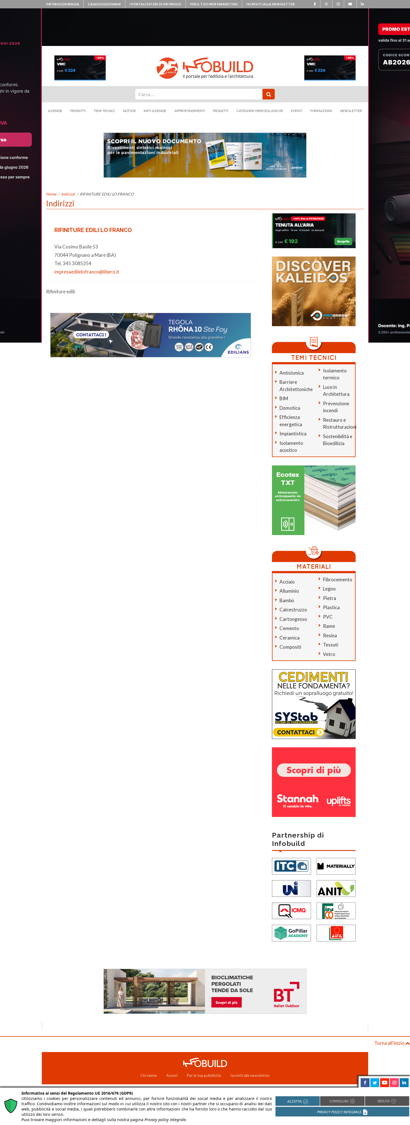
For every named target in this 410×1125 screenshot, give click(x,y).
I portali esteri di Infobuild (155, 4)
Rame (329, 626)
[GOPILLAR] (291, 933)
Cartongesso (293, 619)
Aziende (55, 111)
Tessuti (330, 645)
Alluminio (289, 591)
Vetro (329, 654)
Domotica (289, 408)
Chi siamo (148, 1075)
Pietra (329, 598)
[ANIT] (336, 888)
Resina (330, 635)
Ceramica (289, 638)
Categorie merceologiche (260, 111)
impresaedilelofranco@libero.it (86, 272)
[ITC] (291, 866)
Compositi (290, 647)
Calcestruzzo (293, 609)
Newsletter (351, 111)
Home (51, 194)
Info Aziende (155, 111)
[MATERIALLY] (336, 866)
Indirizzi (68, 194)
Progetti (220, 111)
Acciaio (287, 582)
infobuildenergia (62, 4)
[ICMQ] (291, 910)
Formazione (321, 111)
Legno (329, 589)
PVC (328, 617)
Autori (171, 1075)
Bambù (286, 600)
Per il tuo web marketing (214, 4)
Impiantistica (293, 433)
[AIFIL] (336, 933)
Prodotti (78, 111)
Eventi (296, 111)
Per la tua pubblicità (204, 1075)
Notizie (129, 111)
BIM (283, 398)
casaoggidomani (104, 4)
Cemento (289, 628)
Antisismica (291, 373)
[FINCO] (336, 910)
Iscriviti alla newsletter (270, 4)
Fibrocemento (337, 579)
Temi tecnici (104, 111)
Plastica (331, 607)
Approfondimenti (189, 111)
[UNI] (291, 888)
